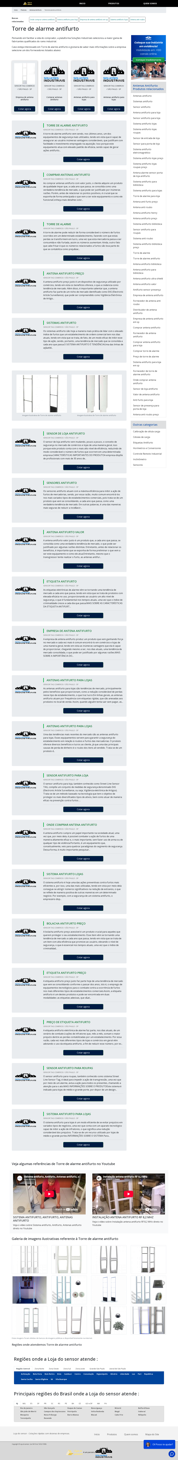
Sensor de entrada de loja (146, 138)
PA (105, 1403)
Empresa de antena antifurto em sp (94, 19)
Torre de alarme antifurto (146, 258)
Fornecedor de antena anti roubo (147, 302)
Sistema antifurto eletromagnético (142, 151)
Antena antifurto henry (145, 212)
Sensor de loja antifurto (145, 388)
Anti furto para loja (143, 400)
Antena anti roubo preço (146, 414)
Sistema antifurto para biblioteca (145, 183)
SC (52, 1403)
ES (31, 1403)
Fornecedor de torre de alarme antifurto (145, 372)
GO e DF (89, 1403)
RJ (17, 1403)
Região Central (23, 1368)
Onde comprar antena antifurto (42, 19)
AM (98, 1403)
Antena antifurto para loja (67, 19)
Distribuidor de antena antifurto (145, 311)
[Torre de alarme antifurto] (24, 73)
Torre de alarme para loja (146, 196)
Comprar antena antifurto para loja (146, 344)
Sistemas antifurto (142, 101)
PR (45, 1403)
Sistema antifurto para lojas (147, 190)
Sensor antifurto (141, 106)
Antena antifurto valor (144, 284)
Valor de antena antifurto (146, 394)
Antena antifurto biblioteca (147, 264)
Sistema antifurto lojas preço (148, 158)
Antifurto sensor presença (147, 289)
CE (80, 1403)
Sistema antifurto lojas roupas (145, 131)
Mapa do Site (152, 1434)
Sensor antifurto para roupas (144, 231)
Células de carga (141, 437)
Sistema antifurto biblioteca (147, 223)
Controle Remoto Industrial (147, 453)
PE (66, 1403)
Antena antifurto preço (145, 218)
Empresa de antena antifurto (148, 295)
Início (97, 1434)
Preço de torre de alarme (146, 356)
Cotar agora (24, 108)
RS (59, 1403)
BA (73, 1403)
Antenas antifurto (142, 95)
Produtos (113, 3)
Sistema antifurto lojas (119, 19)
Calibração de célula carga (146, 431)
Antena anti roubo (137, 19)
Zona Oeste (54, 1368)
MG (24, 1403)
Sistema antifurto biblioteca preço (147, 245)
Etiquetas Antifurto (143, 442)
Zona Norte (39, 1368)
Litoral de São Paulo (117, 1368)
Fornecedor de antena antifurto (144, 335)
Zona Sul (67, 1368)
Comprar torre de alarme (146, 351)
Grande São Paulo (97, 1368)
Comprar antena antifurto (146, 327)
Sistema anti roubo (143, 238)
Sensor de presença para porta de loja (146, 407)
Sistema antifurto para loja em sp (147, 364)
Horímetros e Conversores (147, 448)
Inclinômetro (139, 459)
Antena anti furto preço (145, 201)
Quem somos (150, 3)
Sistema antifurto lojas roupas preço (145, 165)
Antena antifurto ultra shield (148, 278)
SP (38, 1403)
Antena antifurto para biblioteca (144, 271)
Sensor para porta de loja (146, 143)
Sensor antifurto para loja (146, 118)
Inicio (82, 3)
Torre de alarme (141, 252)
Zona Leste (80, 1368)
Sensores (138, 464)
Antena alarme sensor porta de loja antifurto (148, 174)
